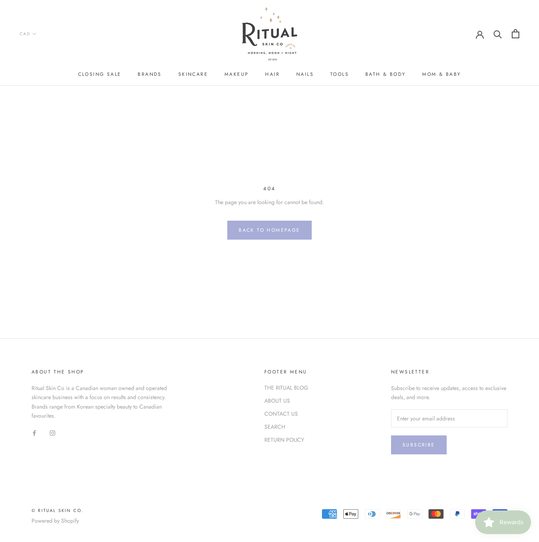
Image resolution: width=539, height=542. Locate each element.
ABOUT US (277, 401)
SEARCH (274, 427)
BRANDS (149, 74)
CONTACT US (281, 414)
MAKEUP (237, 74)
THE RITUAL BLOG (286, 388)
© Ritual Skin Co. (58, 510)
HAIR (272, 74)
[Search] (498, 34)
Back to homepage (269, 230)
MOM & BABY (441, 74)
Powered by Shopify (55, 521)
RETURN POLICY (284, 440)
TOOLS (339, 74)
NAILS (305, 74)
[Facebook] (34, 432)
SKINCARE (193, 74)
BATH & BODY (385, 74)
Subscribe (418, 444)
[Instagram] (52, 432)
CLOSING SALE (100, 74)
